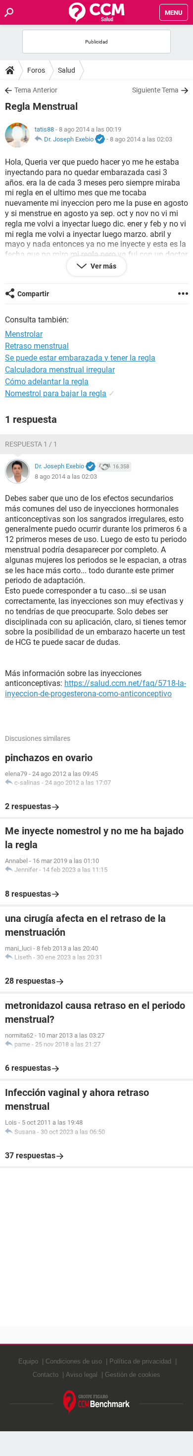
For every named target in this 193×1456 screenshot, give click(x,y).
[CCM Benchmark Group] (96, 1402)
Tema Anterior (35, 90)
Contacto (45, 1374)
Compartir (33, 294)
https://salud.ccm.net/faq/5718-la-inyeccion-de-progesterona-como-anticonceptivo (95, 688)
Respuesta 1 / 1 (31, 444)
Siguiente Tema (155, 90)
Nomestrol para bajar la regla (55, 393)
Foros (36, 70)
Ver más (102, 266)
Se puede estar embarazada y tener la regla (80, 358)
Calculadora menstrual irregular (60, 369)
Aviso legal (81, 1374)
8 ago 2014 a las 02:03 (141, 139)
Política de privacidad (140, 1361)
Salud (66, 70)
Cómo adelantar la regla (47, 381)
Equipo (28, 1361)
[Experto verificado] (100, 139)
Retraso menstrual (37, 346)
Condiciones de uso (74, 1361)
